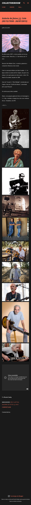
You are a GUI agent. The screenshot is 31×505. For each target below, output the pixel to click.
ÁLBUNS (12, 7)
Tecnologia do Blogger (16, 496)
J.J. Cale (16, 404)
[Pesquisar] (24, 3)
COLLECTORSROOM (11, 3)
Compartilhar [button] (6, 407)
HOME (3, 7)
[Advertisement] (15, 472)
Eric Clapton (14, 402)
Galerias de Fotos (7, 404)
